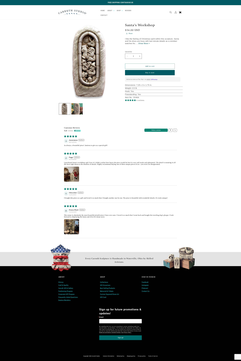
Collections (104, 282)
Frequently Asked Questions (68, 297)
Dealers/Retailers (64, 300)
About (109, 10)
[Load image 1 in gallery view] (64, 109)
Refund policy (120, 356)
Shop (119, 10)
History (60, 282)
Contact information (108, 356)
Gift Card (103, 297)
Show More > (144, 43)
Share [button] (131, 33)
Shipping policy (131, 356)
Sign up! (120, 337)
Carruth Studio (96, 356)
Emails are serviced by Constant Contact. (110, 332)
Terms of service (153, 356)
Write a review (156, 130)
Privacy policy (142, 356)
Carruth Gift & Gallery (65, 288)
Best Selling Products (107, 288)
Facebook (145, 282)
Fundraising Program (65, 291)
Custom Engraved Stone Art (109, 294)
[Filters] (170, 130)
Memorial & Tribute (106, 291)
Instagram (145, 285)
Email (101, 317)
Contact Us (145, 291)
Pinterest (145, 288)
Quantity (128, 52)
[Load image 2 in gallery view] (77, 109)
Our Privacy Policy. (126, 332)
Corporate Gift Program (66, 294)
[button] (110, 10)
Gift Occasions (105, 285)
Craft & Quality (63, 285)
